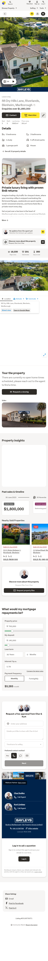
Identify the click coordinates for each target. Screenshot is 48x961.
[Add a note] (43, 115)
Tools (42, 8)
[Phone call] (14, 755)
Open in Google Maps (22, 310)
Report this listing (31, 925)
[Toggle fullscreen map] (44, 354)
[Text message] (20, 755)
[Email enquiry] (43, 14)
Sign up (37, 4)
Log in (43, 4)
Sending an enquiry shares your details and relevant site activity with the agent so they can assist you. (23, 871)
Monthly (14, 678)
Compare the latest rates (35, 671)
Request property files (26, 590)
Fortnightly (33, 678)
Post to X (12, 908)
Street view (6, 310)
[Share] (37, 14)
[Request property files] (43, 242)
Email (11, 898)
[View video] (13, 81)
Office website (33, 828)
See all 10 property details (15, 151)
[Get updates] (43, 232)
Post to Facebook (16, 903)
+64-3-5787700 (18, 828)
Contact (13, 115)
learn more (22, 783)
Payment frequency (13, 673)
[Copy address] (34, 105)
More (4, 220)
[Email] (27, 755)
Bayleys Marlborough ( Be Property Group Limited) (24, 825)
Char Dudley (19, 793)
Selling (33, 8)
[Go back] (5, 14)
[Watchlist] (32, 14)
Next (24, 763)
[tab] (6, 298)
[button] (24, 275)
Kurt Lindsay (19, 804)
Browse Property (8, 8)
